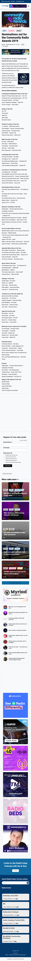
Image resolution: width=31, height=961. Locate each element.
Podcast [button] (15, 870)
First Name (6, 447)
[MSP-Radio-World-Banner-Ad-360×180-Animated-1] (15, 595)
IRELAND (19, 1)
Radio (4, 30)
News (5, 489)
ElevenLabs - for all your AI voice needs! (15, 959)
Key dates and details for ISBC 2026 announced (14, 533)
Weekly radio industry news (11, 458)
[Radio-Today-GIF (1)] (15, 705)
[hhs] (15, 811)
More (17, 898)
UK (16, 1)
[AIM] (15, 731)
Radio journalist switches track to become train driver (14, 553)
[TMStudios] (15, 784)
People (17, 509)
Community (11, 30)
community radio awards (7, 473)
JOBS (23, 1)
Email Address (8, 442)
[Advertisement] (15, 413)
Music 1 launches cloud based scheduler (17, 630)
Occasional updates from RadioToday (13, 462)
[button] (28, 883)
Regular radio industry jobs (11, 460)
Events (20, 568)
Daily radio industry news (11, 456)
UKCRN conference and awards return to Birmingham (15, 573)
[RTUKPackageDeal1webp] (15, 52)
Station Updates (19, 489)
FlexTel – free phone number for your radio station (15, 954)
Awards (19, 30)
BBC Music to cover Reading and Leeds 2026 (15, 494)
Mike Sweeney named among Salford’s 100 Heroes (14, 514)
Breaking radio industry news (12, 455)
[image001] (15, 758)
